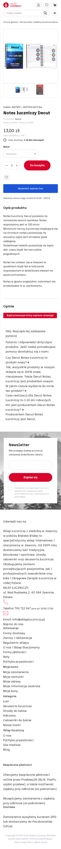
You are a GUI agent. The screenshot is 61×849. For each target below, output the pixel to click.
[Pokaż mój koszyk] (55, 5)
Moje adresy (12, 681)
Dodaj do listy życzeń (6, 177)
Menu (55, 13)
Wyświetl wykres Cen (30, 188)
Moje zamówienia (16, 672)
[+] (17, 165)
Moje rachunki (13, 677)
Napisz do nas (13, 624)
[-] (7, 165)
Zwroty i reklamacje (17, 638)
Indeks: (7, 107)
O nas (7, 735)
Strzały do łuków (15, 711)
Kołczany (9, 715)
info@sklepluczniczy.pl (28, 619)
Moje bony (10, 691)
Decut (18, 119)
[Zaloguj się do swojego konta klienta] (38, 5)
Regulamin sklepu (16, 643)
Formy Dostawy (14, 633)
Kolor (6, 147)
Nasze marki (12, 725)
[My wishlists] (46, 5)
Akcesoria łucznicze (17, 706)
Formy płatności (14, 652)
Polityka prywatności (18, 661)
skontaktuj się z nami (33, 351)
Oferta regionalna (23, 842)
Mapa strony (40, 842)
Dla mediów (11, 745)
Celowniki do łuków (17, 720)
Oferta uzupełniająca (40, 839)
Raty (6, 657)
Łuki (6, 701)
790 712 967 (23, 608)
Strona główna (10, 22)
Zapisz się (30, 477)
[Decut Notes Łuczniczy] (22, 89)
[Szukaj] (45, 13)
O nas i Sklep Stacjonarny (21, 647)
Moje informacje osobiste (21, 686)
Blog (6, 749)
